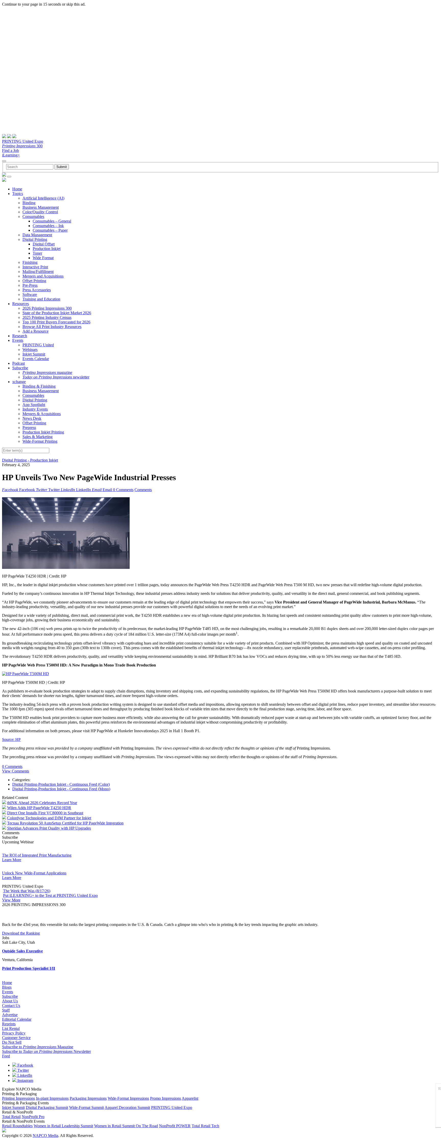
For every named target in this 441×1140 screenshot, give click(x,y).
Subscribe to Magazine (37, 1047)
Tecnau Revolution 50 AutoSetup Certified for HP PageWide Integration (65, 823)
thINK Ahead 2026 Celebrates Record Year (42, 803)
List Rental (11, 1028)
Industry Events (35, 409)
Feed (6, 1056)
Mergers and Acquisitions (43, 276)
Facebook (24, 1065)
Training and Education (41, 299)
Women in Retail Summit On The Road (126, 1126)
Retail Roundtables (17, 1126)
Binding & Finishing (39, 386)
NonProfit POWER (175, 1126)
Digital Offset (44, 244)
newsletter (55, 377)
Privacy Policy (14, 1033)
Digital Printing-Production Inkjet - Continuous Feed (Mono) (61, 789)
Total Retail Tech (205, 1126)
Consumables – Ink (48, 226)
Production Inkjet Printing (43, 432)
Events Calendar (35, 359)
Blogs (6, 987)
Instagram (24, 1080)
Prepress (29, 427)
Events (17, 340)
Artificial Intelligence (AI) (43, 198)
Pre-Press (30, 285)
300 (22, 146)
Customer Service (16, 1038)
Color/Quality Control (40, 212)
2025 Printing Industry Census (46, 317)
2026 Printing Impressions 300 (47, 308)
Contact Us (11, 1005)
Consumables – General (52, 221)
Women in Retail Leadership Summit (63, 1126)
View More (11, 900)
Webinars (30, 349)
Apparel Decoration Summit (127, 1107)
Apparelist (190, 1098)
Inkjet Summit (33, 354)
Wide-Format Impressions (128, 1098)
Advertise (10, 1015)
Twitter (22, 1070)
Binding (28, 203)
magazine (47, 372)
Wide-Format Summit (86, 1107)
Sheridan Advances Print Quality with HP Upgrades (49, 828)
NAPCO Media (45, 1135)
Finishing (30, 262)
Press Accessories (36, 290)
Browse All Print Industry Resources (51, 326)
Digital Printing (34, 239)
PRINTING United (38, 345)
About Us (10, 1001)
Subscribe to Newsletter (46, 1051)
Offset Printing (34, 281)
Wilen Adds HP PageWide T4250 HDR (39, 808)
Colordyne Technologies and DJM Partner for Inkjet (49, 818)
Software (29, 294)
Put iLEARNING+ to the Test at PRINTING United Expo (50, 895)
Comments (143, 490)
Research (19, 336)
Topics (17, 193)
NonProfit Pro (33, 1117)
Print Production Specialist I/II (28, 968)
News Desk (31, 418)
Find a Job (10, 150)
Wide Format (43, 258)
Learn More (11, 860)
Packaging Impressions (88, 1098)
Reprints (9, 1024)
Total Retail (11, 1117)
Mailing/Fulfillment (38, 271)
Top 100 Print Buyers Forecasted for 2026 (56, 322)
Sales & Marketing (37, 437)
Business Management (40, 207)
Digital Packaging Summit (47, 1107)
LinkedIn (24, 1075)
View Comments (15, 771)
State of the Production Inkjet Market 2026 (56, 313)
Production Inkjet (46, 248)
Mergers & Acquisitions (41, 414)
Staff (6, 1010)
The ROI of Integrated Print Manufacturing (36, 855)
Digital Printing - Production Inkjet (30, 460)
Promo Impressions (165, 1098)
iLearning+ (11, 155)
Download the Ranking (21, 933)
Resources (20, 304)
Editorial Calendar (16, 1019)
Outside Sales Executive (22, 951)
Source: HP (11, 739)
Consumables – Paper (50, 230)
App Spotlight (33, 404)
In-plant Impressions (52, 1098)
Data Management (37, 235)
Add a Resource (35, 331)
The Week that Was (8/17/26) (26, 891)
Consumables (33, 216)
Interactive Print (35, 267)
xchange (19, 381)
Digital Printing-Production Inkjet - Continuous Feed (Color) (61, 784)
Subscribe (20, 368)
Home (17, 189)
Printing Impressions (18, 1098)
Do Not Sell (11, 1042)
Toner (37, 253)
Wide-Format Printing (39, 441)
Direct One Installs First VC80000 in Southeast (45, 813)
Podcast (18, 363)
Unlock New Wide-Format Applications (34, 873)
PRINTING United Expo (22, 141)
